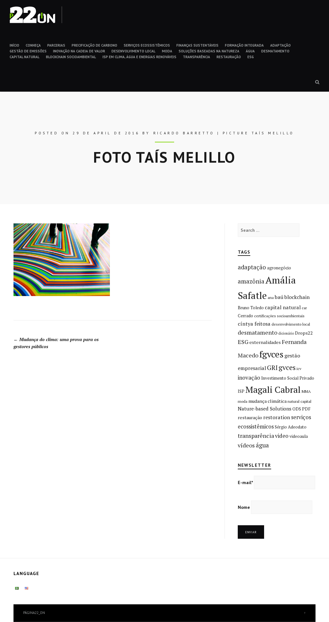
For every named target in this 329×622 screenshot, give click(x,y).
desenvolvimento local (290, 324)
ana (271, 297)
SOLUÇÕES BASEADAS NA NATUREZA (209, 51)
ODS (296, 409)
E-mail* (245, 482)
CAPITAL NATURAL (25, 57)
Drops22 (304, 333)
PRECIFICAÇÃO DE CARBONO (94, 45)
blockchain (297, 297)
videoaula (298, 436)
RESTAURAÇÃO (229, 57)
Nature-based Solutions (264, 408)
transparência (256, 435)
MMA (306, 391)
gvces (287, 367)
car (304, 307)
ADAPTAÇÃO (280, 45)
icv (299, 368)
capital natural (283, 307)
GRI (272, 367)
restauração (250, 417)
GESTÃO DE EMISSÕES (28, 51)
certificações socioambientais (279, 315)
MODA (167, 51)
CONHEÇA (33, 45)
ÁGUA (250, 51)
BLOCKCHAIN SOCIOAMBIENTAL (71, 57)
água (262, 445)
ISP (241, 391)
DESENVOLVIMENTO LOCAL (133, 51)
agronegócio (279, 268)
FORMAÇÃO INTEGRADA (244, 45)
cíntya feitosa (254, 323)
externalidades (265, 342)
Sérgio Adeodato (291, 427)
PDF (306, 409)
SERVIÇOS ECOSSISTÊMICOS (147, 45)
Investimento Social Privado (287, 378)
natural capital (299, 401)
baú (279, 297)
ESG (250, 57)
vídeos (246, 445)
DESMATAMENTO (275, 51)
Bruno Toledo (251, 308)
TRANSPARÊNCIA (196, 57)
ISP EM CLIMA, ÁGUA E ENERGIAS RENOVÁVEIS (139, 57)
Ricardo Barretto (184, 133)
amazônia (251, 281)
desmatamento (257, 332)
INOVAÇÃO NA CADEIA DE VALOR (79, 51)
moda (242, 401)
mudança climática (267, 401)
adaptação (252, 267)
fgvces (271, 354)
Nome (244, 507)
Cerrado (245, 316)
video (282, 435)
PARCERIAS (56, 45)
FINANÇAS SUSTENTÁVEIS (197, 45)
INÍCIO (14, 45)
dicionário (286, 333)
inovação (249, 377)
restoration (276, 417)
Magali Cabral (273, 389)
